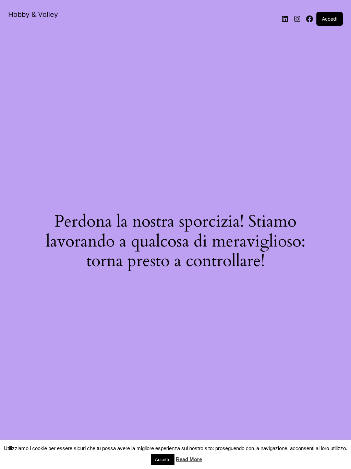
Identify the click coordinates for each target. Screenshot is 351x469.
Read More (189, 459)
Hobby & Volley (33, 14)
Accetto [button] (162, 459)
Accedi (329, 19)
